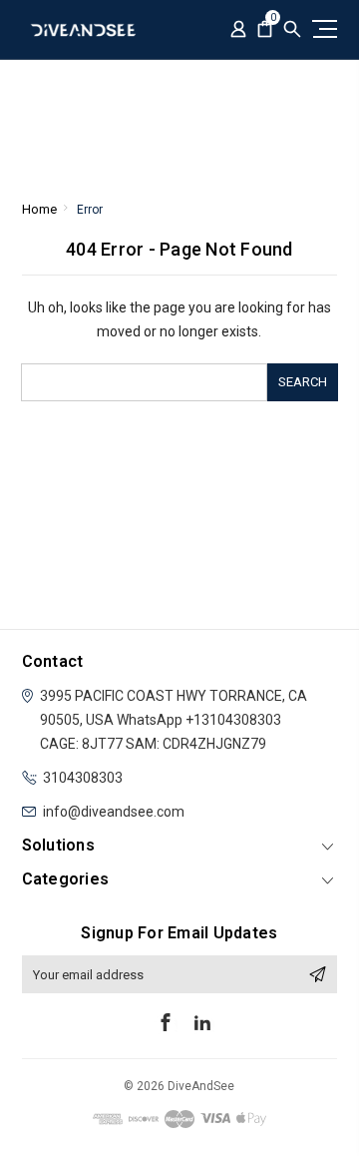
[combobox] (144, 382)
